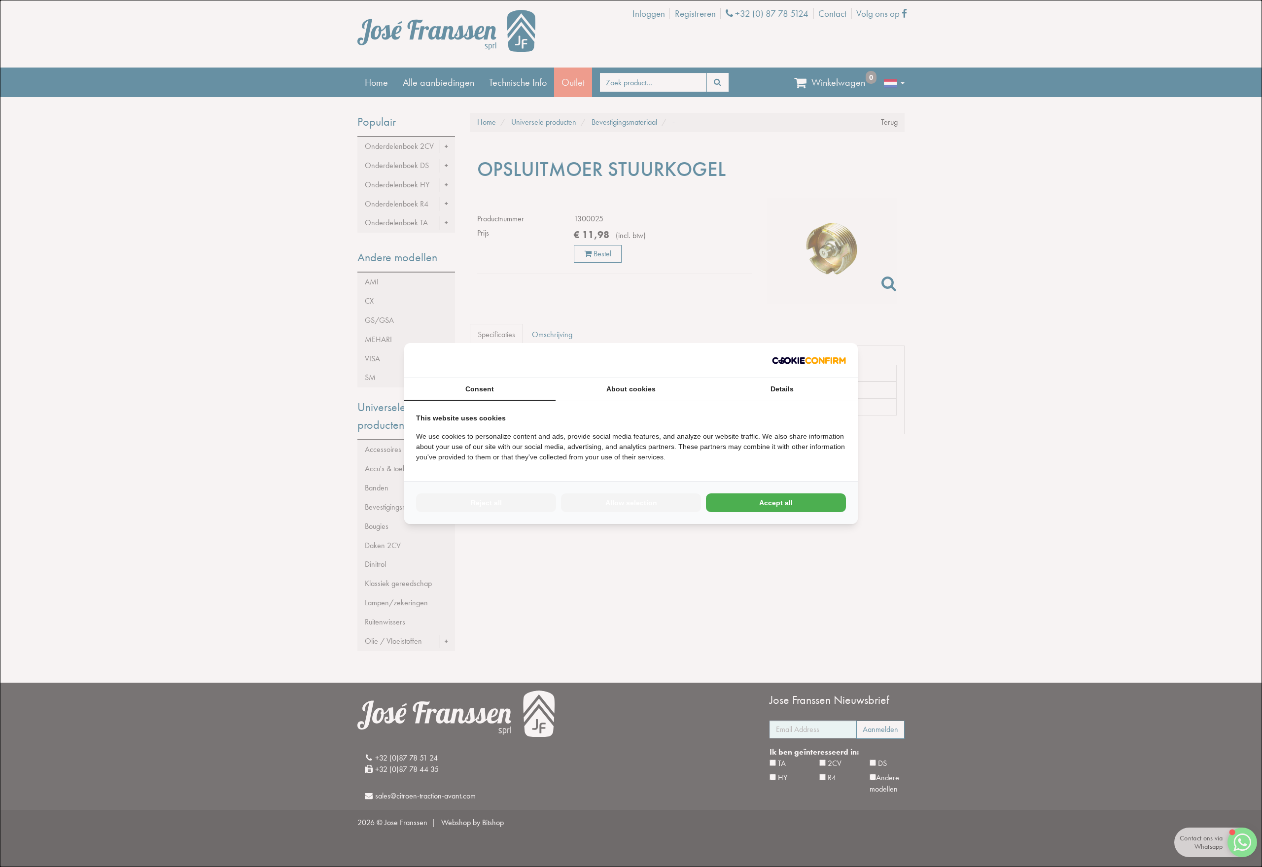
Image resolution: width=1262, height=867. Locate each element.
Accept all (776, 503)
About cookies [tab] (631, 389)
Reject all (486, 503)
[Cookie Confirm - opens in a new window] (809, 360)
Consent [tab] (479, 389)
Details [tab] (782, 389)
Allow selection (631, 503)
